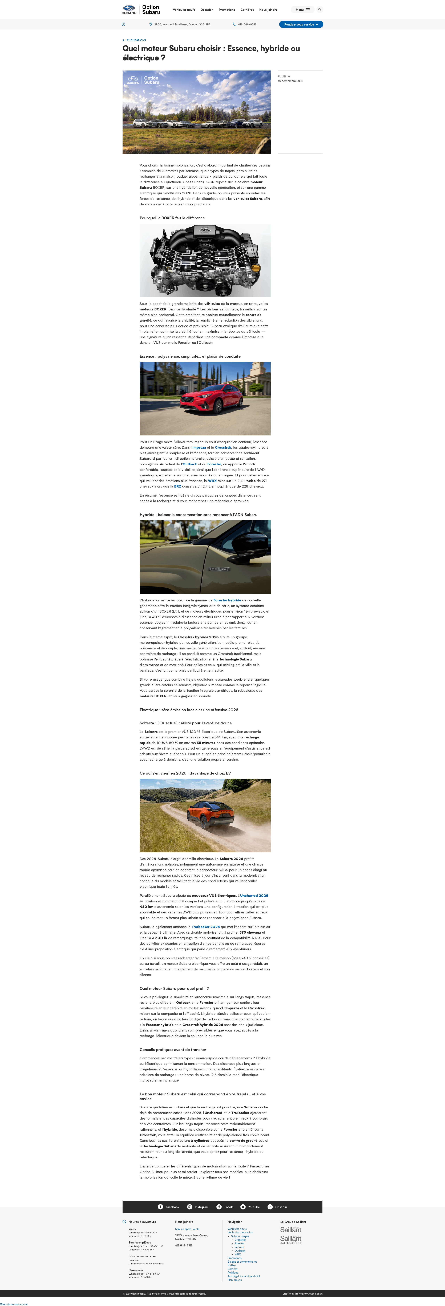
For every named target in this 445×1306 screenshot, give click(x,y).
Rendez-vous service (299, 24)
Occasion (207, 9)
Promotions (227, 9)
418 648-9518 (247, 24)
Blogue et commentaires (242, 1261)
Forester (239, 1243)
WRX (238, 1254)
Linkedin (280, 1207)
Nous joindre (268, 9)
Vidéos (232, 1265)
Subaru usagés (240, 1236)
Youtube (253, 1207)
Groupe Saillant (314, 1293)
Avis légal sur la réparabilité (244, 1276)
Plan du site (235, 1280)
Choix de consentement (13, 1304)
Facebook (172, 1207)
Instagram (201, 1207)
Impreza (239, 1247)
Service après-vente (187, 1229)
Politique (233, 1272)
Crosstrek (240, 1239)
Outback (240, 1250)
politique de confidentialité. (193, 1293)
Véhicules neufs (184, 9)
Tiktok (228, 1207)
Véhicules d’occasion (240, 1232)
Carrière (232, 1269)
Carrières (247, 9)
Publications (136, 40)
